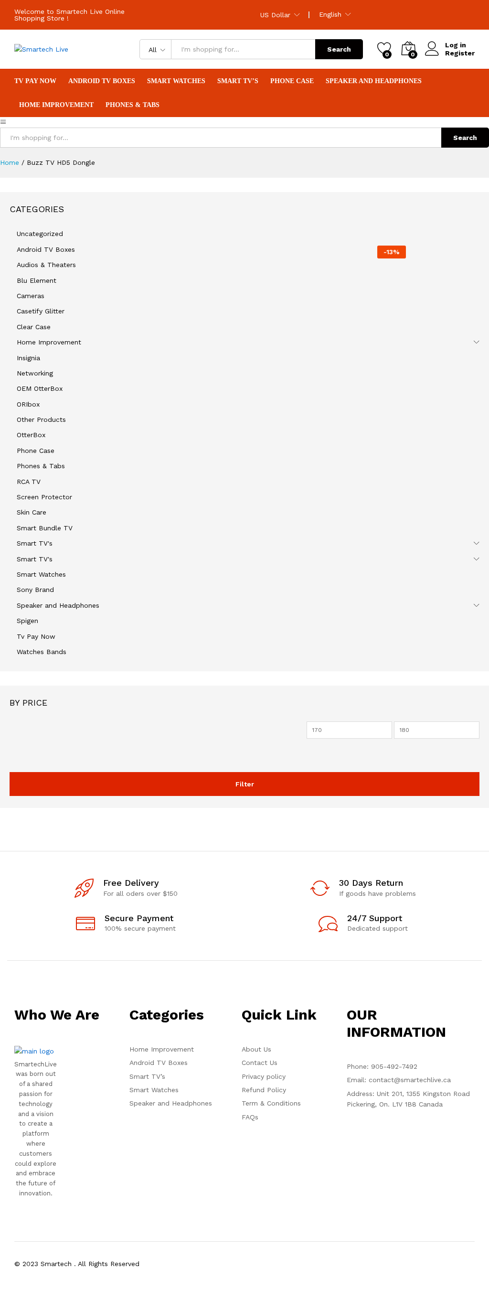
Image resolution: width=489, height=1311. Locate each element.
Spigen (27, 620)
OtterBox (31, 435)
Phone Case (35, 450)
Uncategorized (40, 233)
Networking (35, 373)
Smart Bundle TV (45, 528)
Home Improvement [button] (56, 105)
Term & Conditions (271, 1103)
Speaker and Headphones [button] (374, 81)
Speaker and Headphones (58, 605)
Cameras (30, 296)
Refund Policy (264, 1090)
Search (339, 49)
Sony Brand (35, 589)
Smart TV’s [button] (237, 81)
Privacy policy (264, 1076)
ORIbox (28, 404)
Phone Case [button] (292, 81)
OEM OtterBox (40, 388)
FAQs (250, 1117)
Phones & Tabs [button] (132, 105)
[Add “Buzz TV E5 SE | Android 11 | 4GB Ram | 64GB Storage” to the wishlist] (335, 422)
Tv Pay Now (35, 81)
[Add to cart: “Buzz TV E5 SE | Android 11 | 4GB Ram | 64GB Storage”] (291, 422)
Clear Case (34, 327)
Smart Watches (41, 574)
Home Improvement (49, 342)
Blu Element (36, 280)
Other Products (41, 419)
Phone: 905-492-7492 (382, 1066)
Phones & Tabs (41, 466)
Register (460, 53)
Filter (244, 784)
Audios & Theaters (46, 265)
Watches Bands (41, 652)
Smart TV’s (147, 1076)
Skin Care (31, 512)
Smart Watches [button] (176, 81)
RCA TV (29, 481)
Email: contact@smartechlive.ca (399, 1080)
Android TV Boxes (101, 81)
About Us (256, 1049)
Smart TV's (35, 543)
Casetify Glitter (40, 311)
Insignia (28, 358)
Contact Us (259, 1062)
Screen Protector (44, 497)
